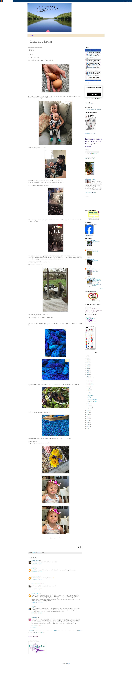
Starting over (91, 73)
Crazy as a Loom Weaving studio (93, 109)
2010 (88, 422)
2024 (88, 362)
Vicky (33, 607)
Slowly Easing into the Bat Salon (96, 270)
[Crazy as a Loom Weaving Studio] (89, 234)
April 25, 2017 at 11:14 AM (37, 580)
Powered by (90, 98)
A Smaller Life (90, 250)
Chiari (31, 35)
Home (55, 630)
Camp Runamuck (90, 269)
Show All (101, 288)
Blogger (68, 663)
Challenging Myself (91, 278)
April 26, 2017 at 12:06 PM (37, 602)
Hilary (94, 179)
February (90, 406)
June (89, 390)
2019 (88, 372)
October (90, 382)
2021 (88, 368)
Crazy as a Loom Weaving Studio (90, 224)
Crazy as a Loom (91, 53)
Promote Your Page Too (89, 235)
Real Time (92, 80)
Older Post (79, 630)
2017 (88, 376)
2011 (88, 420)
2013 (88, 416)
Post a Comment (33, 628)
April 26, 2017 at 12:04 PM (37, 589)
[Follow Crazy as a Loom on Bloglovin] (90, 130)
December (90, 378)
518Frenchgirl (34, 617)
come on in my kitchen (95, 261)
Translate (95, 154)
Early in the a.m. (91, 396)
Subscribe (94, 94)
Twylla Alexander (35, 576)
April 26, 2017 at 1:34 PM (37, 613)
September (90, 384)
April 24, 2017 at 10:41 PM (37, 564)
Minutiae (89, 397)
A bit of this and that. (92, 401)
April (89, 394)
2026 (88, 358)
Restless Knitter (35, 593)
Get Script (88, 80)
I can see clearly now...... (92, 399)
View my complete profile (90, 192)
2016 (88, 410)
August (89, 386)
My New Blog (95, 251)
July (89, 388)
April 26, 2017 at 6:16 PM (37, 625)
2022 (88, 366)
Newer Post (31, 630)
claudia (33, 568)
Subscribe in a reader (89, 159)
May (89, 392)
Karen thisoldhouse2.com (37, 584)
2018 (88, 374)
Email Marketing (92, 219)
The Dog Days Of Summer (95, 242)
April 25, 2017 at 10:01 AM (37, 572)
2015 (88, 412)
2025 (88, 360)
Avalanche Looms (90, 259)
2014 (88, 414)
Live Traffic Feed (93, 50)
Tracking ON (97, 80)
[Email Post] (43, 552)
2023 (88, 364)
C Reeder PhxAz (35, 560)
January (90, 408)
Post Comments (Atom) (39, 633)
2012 (88, 418)
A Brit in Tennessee (91, 240)
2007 (88, 428)
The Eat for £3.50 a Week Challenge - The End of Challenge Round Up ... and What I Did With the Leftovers (96, 282)
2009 (88, 424)
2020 (88, 370)
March (89, 404)
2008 (88, 426)
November (90, 380)
